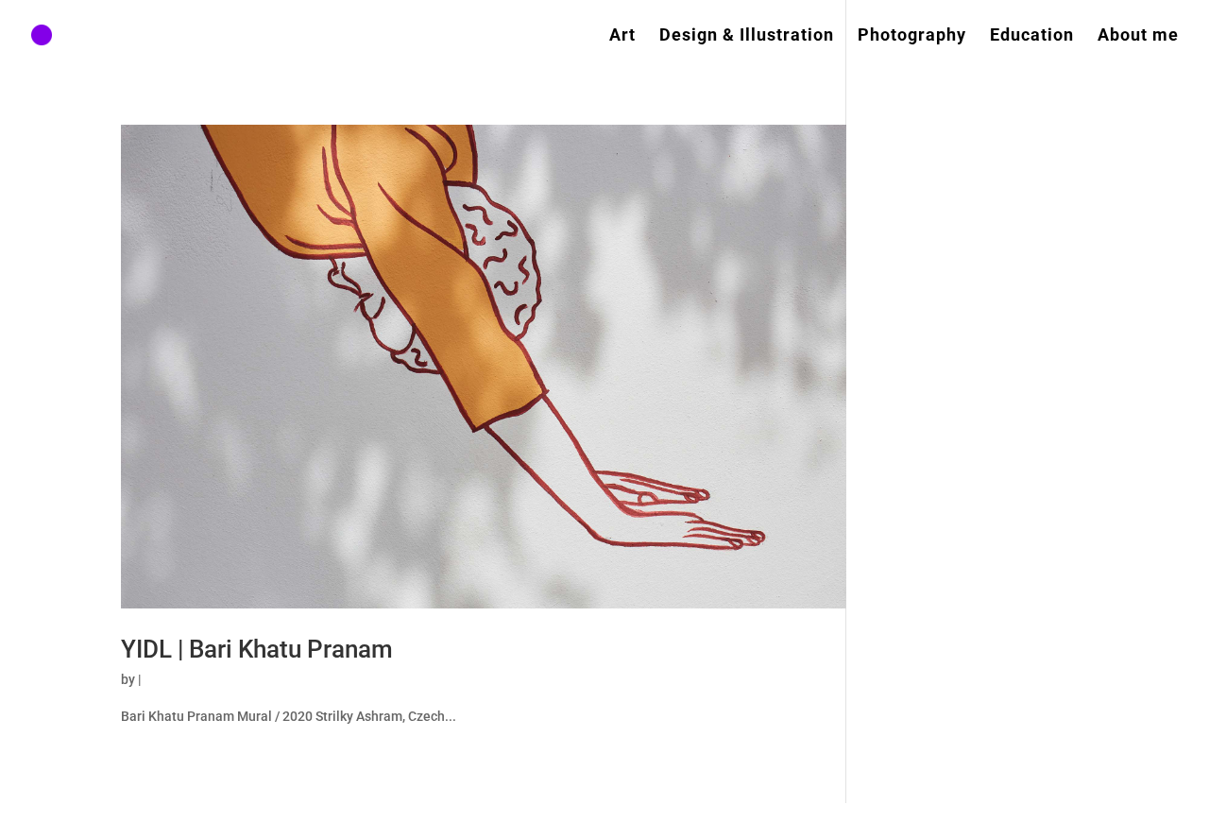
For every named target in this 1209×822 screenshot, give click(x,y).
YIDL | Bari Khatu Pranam (257, 649)
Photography (912, 36)
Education (1032, 36)
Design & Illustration (746, 36)
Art (622, 36)
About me (1138, 36)
